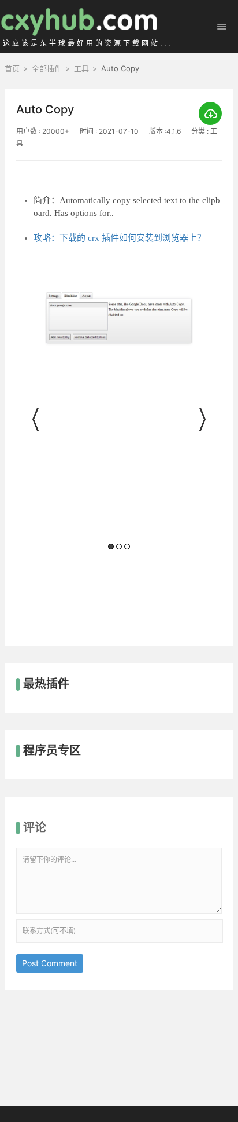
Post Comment (49, 963)
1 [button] (111, 546)
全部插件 (47, 68)
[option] (119, 422)
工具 (81, 68)
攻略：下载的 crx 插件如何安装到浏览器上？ (120, 238)
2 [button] (119, 546)
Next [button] (201, 419)
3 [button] (127, 546)
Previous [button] (36, 419)
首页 (12, 68)
